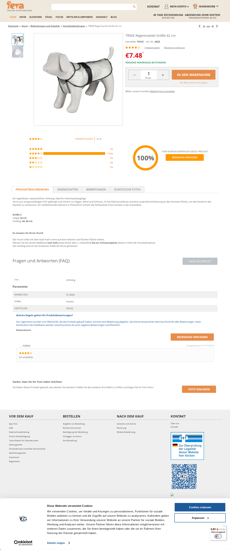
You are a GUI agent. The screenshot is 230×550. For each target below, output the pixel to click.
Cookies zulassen (200, 507)
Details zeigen (56, 542)
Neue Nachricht (200, 261)
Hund (13, 17)
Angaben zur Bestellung (74, 423)
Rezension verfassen (174, 47)
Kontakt (153, 6)
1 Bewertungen (152, 47)
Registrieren (14, 461)
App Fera (13, 423)
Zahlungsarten (15, 444)
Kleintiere (35, 17)
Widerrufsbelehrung (126, 432)
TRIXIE (140, 41)
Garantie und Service (126, 423)
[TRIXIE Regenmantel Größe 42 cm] (78, 79)
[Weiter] (217, 26)
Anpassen (198, 517)
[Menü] (224, 527)
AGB (11, 427)
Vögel (48, 17)
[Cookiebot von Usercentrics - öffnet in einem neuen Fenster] (23, 543)
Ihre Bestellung (70, 440)
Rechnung (121, 427)
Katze (23, 17)
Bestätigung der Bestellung (75, 432)
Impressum (14, 457)
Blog (114, 17)
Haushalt (101, 17)
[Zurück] (199, 26)
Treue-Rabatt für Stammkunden (23, 440)
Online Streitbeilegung (19, 436)
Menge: (148, 78)
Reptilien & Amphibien (79, 17)
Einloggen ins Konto (72, 436)
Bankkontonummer (72, 427)
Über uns (175, 423)
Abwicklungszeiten (17, 453)
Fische (59, 17)
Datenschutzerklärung (19, 432)
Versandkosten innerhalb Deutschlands (27, 448)
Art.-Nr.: (150, 41)
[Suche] (134, 6)
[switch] (218, 536)
